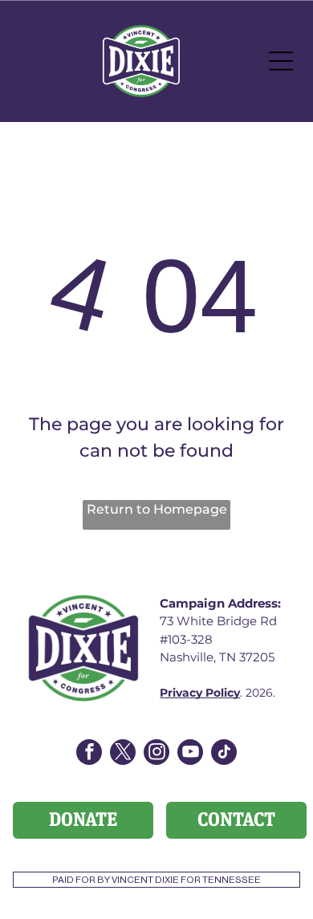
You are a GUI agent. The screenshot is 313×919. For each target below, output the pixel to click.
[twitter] (123, 754)
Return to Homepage (157, 509)
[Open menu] (281, 61)
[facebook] (89, 754)
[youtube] (190, 754)
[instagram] (156, 754)
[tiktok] (224, 754)
